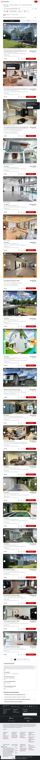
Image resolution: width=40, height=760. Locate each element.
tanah (11, 667)
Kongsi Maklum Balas (16, 712)
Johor (19, 4)
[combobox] (18, 9)
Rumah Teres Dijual (15, 736)
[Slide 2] (18, 200)
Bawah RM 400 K (12, 678)
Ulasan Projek (5, 737)
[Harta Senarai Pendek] (35, 25)
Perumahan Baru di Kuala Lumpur (31, 737)
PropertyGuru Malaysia (5, 733)
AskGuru (4, 734)
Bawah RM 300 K (6, 678)
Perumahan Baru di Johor (31, 735)
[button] (4, 15)
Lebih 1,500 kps (11, 687)
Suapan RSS (30, 748)
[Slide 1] (17, 200)
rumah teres (26, 666)
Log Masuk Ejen (30, 745)
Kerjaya (4, 713)
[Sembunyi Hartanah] (33, 25)
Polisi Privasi (11, 751)
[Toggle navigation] (39, 2)
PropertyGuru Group (6, 709)
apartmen (34, 666)
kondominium (30, 666)
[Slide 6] (21, 200)
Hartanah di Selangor (23, 748)
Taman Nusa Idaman (7, 673)
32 (24, 659)
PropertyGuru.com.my (6, 724)
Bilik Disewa (22, 736)
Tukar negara (25, 709)
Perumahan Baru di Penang (31, 740)
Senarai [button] (12, 20)
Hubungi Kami (15, 709)
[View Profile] (7, 25)
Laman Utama (5, 4)
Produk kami (5, 712)
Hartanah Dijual (14, 732)
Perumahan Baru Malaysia (31, 733)
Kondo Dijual (14, 733)
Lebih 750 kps (6, 687)
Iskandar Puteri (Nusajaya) (27, 4)
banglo (7, 667)
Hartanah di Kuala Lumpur (23, 746)
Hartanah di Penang (23, 749)
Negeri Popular (22, 744)
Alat (29, 744)
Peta (29, 20)
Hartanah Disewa (23, 732)
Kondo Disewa (22, 733)
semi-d (5, 667)
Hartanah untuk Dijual (13, 4)
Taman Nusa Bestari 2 (15, 673)
